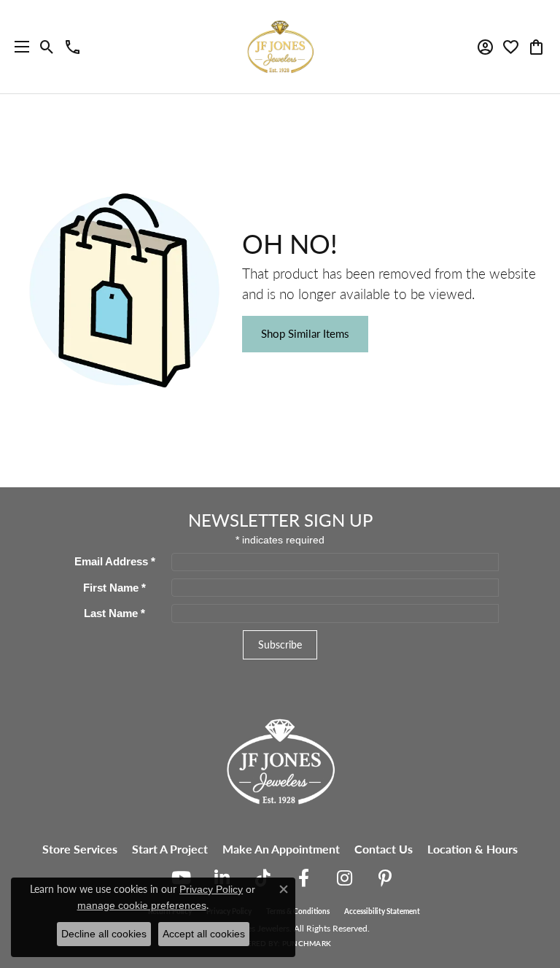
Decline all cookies (104, 934)
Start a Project (170, 848)
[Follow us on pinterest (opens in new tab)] (385, 878)
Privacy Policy (211, 889)
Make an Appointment (281, 848)
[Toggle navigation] (18, 47)
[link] (72, 46)
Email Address (114, 562)
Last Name (114, 613)
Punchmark (306, 943)
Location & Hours (472, 848)
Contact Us (383, 848)
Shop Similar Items (305, 333)
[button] (47, 46)
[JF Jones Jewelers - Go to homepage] (280, 759)
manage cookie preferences (141, 905)
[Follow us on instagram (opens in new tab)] (344, 878)
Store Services (79, 848)
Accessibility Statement (382, 911)
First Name (114, 588)
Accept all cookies (204, 934)
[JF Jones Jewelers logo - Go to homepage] (280, 47)
